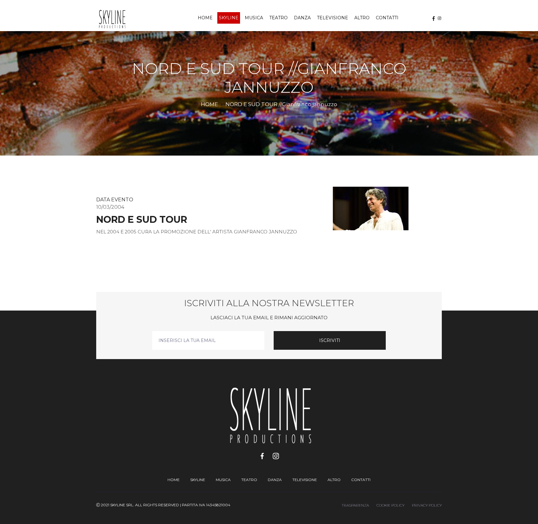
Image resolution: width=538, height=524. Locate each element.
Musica (254, 18)
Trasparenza (355, 505)
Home (205, 18)
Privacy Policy (427, 505)
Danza (302, 18)
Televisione (332, 18)
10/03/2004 (110, 207)
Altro (362, 18)
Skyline (228, 18)
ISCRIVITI (329, 340)
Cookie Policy (390, 505)
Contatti (387, 18)
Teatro (278, 18)
